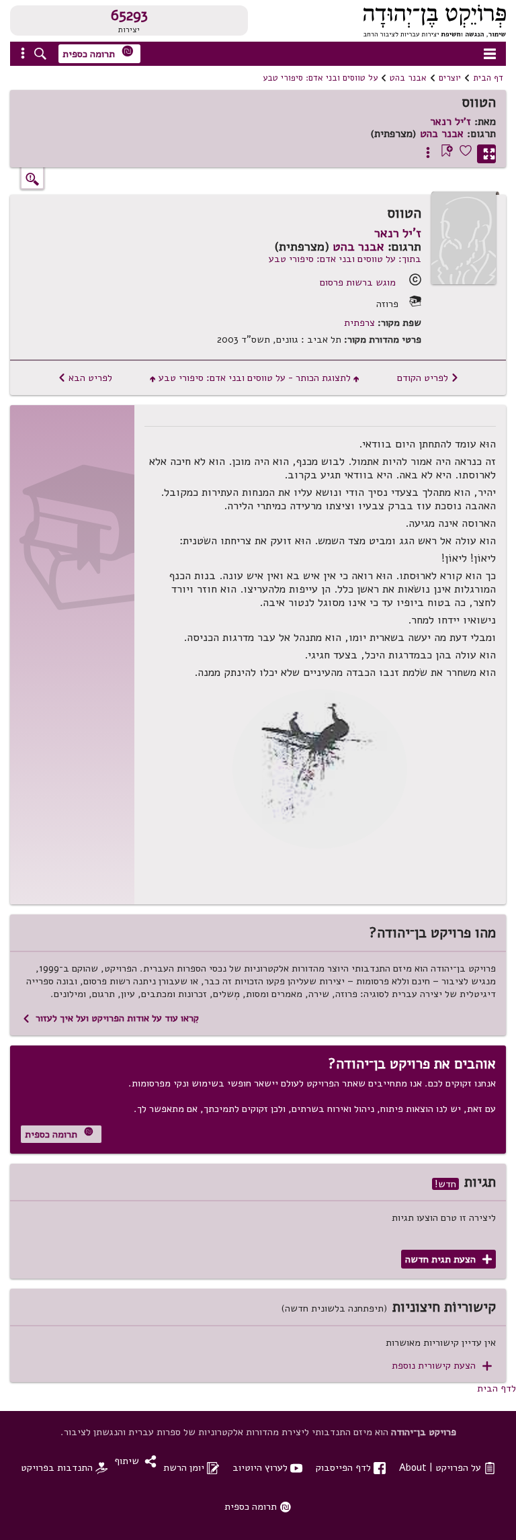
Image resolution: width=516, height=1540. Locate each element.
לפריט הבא (85, 377)
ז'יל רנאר (450, 121)
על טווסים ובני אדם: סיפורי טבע (320, 78)
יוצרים (450, 78)
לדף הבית (496, 1388)
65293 (129, 15)
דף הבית (488, 78)
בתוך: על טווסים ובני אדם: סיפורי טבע (345, 258)
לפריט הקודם (428, 377)
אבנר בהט (408, 78)
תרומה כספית (98, 52)
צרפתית (359, 322)
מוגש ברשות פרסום (358, 282)
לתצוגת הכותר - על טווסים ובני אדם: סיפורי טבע (254, 377)
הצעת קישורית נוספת (442, 1365)
